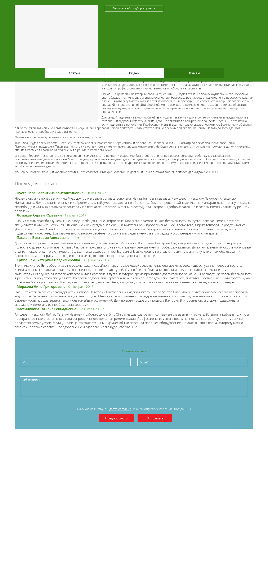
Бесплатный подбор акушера (134, 8)
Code (94, 373)
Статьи (74, 73)
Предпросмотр (116, 418)
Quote (84, 373)
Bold (27, 373)
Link (104, 373)
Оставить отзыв (134, 351)
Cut (123, 373)
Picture (113, 373)
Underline (46, 373)
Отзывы (193, 73)
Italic (36, 373)
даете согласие (120, 409)
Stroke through (56, 373)
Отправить (155, 418)
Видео (134, 73)
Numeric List (75, 373)
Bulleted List (65, 373)
